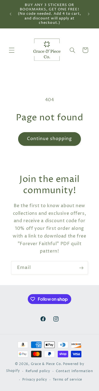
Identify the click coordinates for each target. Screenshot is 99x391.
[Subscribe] (81, 267)
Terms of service (67, 380)
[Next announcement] (88, 14)
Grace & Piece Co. (46, 364)
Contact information (74, 371)
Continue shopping (49, 139)
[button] (11, 50)
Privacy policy (34, 380)
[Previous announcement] (10, 14)
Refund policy (38, 371)
